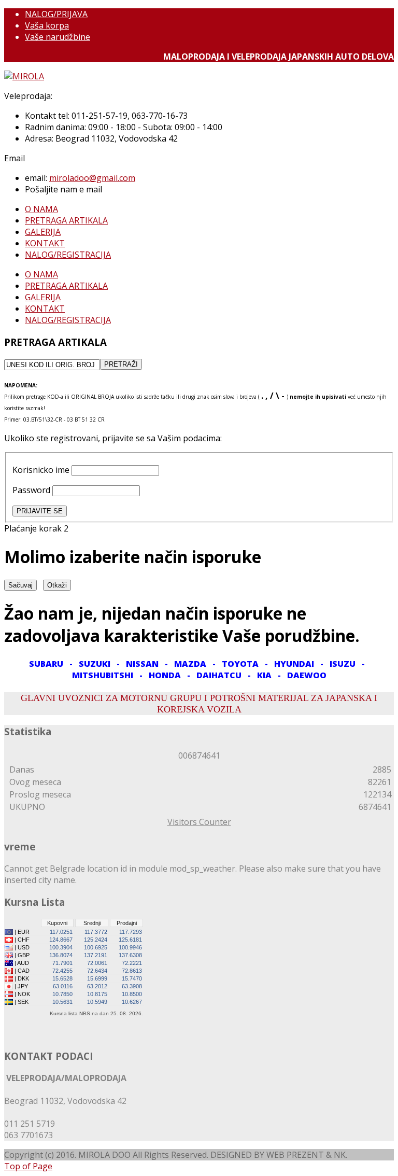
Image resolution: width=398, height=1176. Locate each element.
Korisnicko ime (40, 469)
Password (31, 490)
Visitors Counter (199, 822)
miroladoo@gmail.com (92, 178)
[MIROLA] (24, 76)
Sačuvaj (20, 585)
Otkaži (57, 585)
